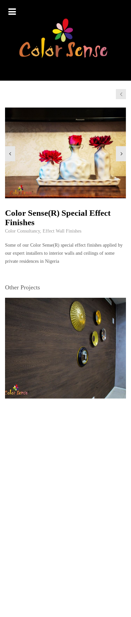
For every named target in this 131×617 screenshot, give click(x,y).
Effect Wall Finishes (62, 231)
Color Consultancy (22, 231)
